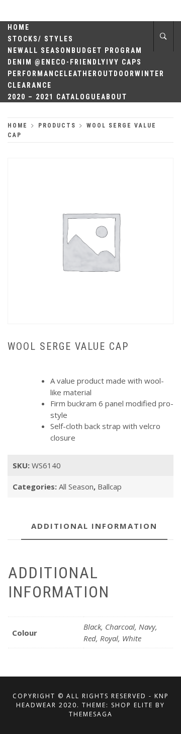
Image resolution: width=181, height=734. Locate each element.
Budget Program (106, 50)
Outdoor (116, 74)
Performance (36, 74)
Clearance (30, 85)
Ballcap (110, 486)
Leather (81, 74)
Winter (149, 74)
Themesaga (91, 714)
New (16, 50)
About (114, 97)
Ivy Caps (124, 62)
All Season (47, 50)
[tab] (94, 526)
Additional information (94, 526)
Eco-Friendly (78, 62)
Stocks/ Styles (40, 39)
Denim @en (29, 62)
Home (19, 27)
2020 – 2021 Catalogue (54, 97)
